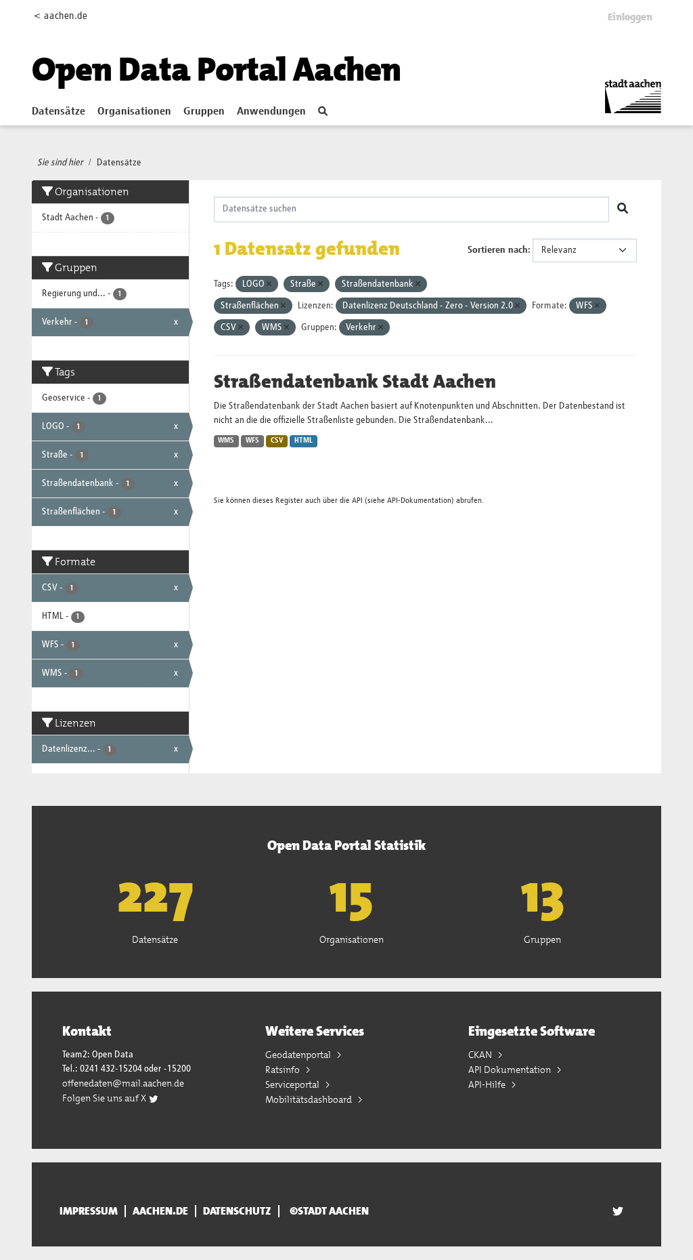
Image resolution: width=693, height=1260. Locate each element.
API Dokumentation (510, 1069)
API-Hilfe (488, 1084)
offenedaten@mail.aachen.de (123, 1083)
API (357, 500)
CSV (277, 440)
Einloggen (630, 17)
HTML (303, 440)
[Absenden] (622, 209)
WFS (252, 440)
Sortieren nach (498, 250)
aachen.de (160, 1211)
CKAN (481, 1055)
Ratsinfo (283, 1069)
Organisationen (134, 111)
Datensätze (58, 111)
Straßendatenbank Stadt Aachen (355, 381)
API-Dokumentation (419, 500)
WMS (226, 440)
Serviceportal (293, 1084)
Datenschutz (237, 1211)
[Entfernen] (269, 284)
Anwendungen (271, 111)
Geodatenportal (299, 1055)
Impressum (89, 1211)
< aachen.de (60, 16)
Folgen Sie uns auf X (105, 1098)
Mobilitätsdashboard (309, 1099)
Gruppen (204, 111)
